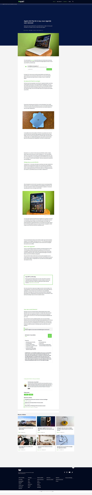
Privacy (57, 481)
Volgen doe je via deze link (34, 282)
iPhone (29, 482)
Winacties (20, 488)
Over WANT (21, 479)
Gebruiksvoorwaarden (59, 479)
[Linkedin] (29, 388)
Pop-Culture (59, 1)
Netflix (38, 484)
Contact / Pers (21, 485)
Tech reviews (26, 30)
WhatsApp (39, 487)
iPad (26, 394)
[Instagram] (28, 388)
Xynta (53, 491)
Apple (29, 479)
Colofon (20, 483)
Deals (70, 1)
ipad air (31, 394)
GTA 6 (38, 481)
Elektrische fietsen (40, 479)
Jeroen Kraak (30, 30)
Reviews (65, 1)
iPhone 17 (38, 482)
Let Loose (32, 60)
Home (1, 4)
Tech (54, 1)
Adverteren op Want (50, 479)
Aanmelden (49, 69)
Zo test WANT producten (21, 482)
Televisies (39, 485)
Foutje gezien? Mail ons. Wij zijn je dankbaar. (32, 378)
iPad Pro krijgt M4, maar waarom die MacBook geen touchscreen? (37, 329)
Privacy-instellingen (68, 477)
